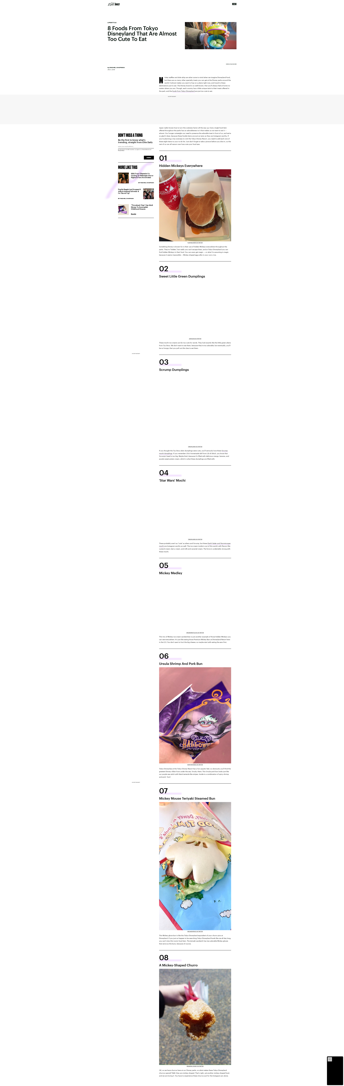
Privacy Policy (121, 150)
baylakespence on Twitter (195, 931)
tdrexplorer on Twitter (195, 446)
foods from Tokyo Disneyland (183, 91)
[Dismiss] (341, 1058)
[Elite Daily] (114, 4)
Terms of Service (145, 149)
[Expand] (329, 1058)
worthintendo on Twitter (195, 764)
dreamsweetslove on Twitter (195, 632)
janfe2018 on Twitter (195, 338)
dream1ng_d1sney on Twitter (195, 1066)
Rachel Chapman (117, 67)
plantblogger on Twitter (195, 242)
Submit (149, 157)
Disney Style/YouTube (231, 63)
